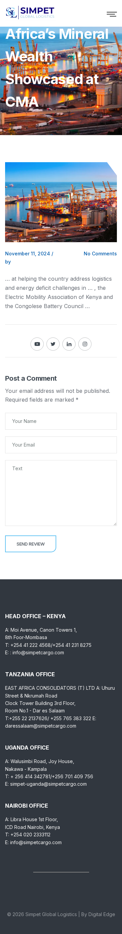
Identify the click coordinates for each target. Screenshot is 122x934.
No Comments (100, 253)
